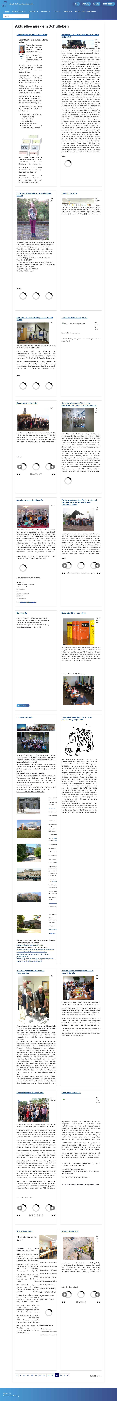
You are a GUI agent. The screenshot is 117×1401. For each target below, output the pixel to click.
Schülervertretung (25, 1231)
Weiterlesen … (23, 706)
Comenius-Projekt (24, 717)
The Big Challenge (69, 193)
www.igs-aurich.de (53, 929)
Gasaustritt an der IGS (71, 1093)
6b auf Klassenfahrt (70, 1231)
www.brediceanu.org (53, 903)
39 (61, 1375)
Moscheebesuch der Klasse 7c (30, 500)
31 (28, 1375)
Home (7, 11)
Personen (32, 11)
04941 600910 (108, 4)
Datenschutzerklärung (11, 1396)
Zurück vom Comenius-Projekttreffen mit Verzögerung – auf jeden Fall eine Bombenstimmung (79, 502)
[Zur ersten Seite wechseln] (17, 1375)
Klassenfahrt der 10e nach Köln (30, 1093)
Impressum (7, 1393)
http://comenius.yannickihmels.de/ (27, 945)
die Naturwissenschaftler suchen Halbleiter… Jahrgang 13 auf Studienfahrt (79, 404)
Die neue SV (22, 613)
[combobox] (16, 16)
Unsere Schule (17, 11)
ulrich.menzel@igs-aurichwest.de (28, 602)
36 (48, 1375)
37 (52, 1375)
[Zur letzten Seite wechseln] (68, 1375)
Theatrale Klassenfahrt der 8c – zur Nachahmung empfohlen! (77, 718)
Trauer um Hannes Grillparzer (74, 317)
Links (56, 11)
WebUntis (85, 4)
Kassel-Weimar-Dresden (27, 403)
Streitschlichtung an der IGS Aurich (32, 35)
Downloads (67, 11)
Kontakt (96, 4)
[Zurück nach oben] (114, 1398)
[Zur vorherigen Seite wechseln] (20, 1375)
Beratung (44, 11)
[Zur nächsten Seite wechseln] (64, 1375)
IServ (76, 4)
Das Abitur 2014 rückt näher (74, 613)
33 (36, 1375)
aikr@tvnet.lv (57, 838)
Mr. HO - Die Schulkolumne (85, 11)
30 (24, 1375)
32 (32, 1375)
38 (57, 1375)
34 (40, 1375)
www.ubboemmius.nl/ (53, 808)
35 (44, 1375)
